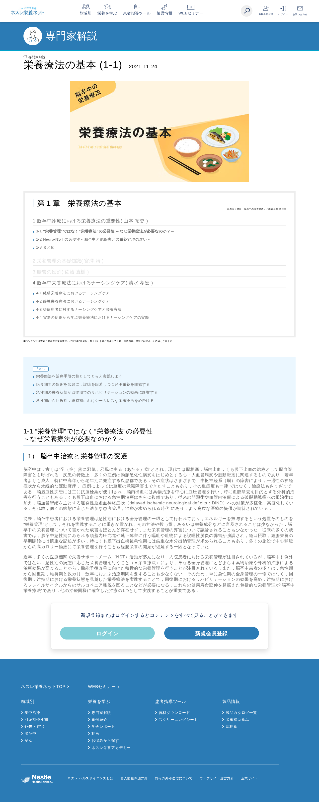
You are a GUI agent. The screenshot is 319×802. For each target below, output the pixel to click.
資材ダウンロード (174, 712)
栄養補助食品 (237, 719)
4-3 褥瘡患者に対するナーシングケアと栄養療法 (79, 309)
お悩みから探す (105, 740)
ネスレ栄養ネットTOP (43, 686)
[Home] (27, 11)
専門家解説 (37, 57)
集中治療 (32, 712)
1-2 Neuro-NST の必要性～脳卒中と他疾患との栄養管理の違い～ (93, 239)
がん (28, 740)
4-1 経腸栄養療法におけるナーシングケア (73, 293)
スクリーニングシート (178, 719)
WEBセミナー (190, 13)
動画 (95, 733)
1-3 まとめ (45, 247)
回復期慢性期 (36, 719)
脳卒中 (30, 733)
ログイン (283, 14)
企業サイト (249, 778)
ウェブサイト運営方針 (217, 778)
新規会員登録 (266, 14)
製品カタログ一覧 (241, 712)
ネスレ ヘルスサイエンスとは (90, 778)
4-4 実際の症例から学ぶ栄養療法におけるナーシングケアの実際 (92, 317)
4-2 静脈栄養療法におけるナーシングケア (73, 301)
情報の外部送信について (173, 778)
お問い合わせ (300, 14)
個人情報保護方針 (134, 778)
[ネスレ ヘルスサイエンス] (44, 778)
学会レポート (103, 726)
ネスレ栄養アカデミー (111, 748)
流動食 (232, 726)
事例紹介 (99, 719)
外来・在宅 (34, 726)
